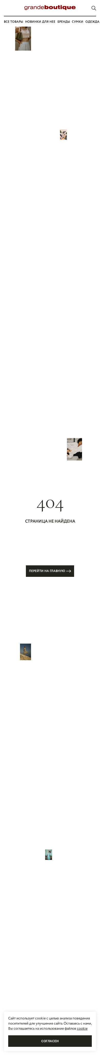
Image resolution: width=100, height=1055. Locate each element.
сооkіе (82, 1028)
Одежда (92, 22)
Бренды (63, 22)
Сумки (77, 22)
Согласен (50, 1041)
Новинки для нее (40, 22)
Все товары (13, 22)
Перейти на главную (47, 571)
